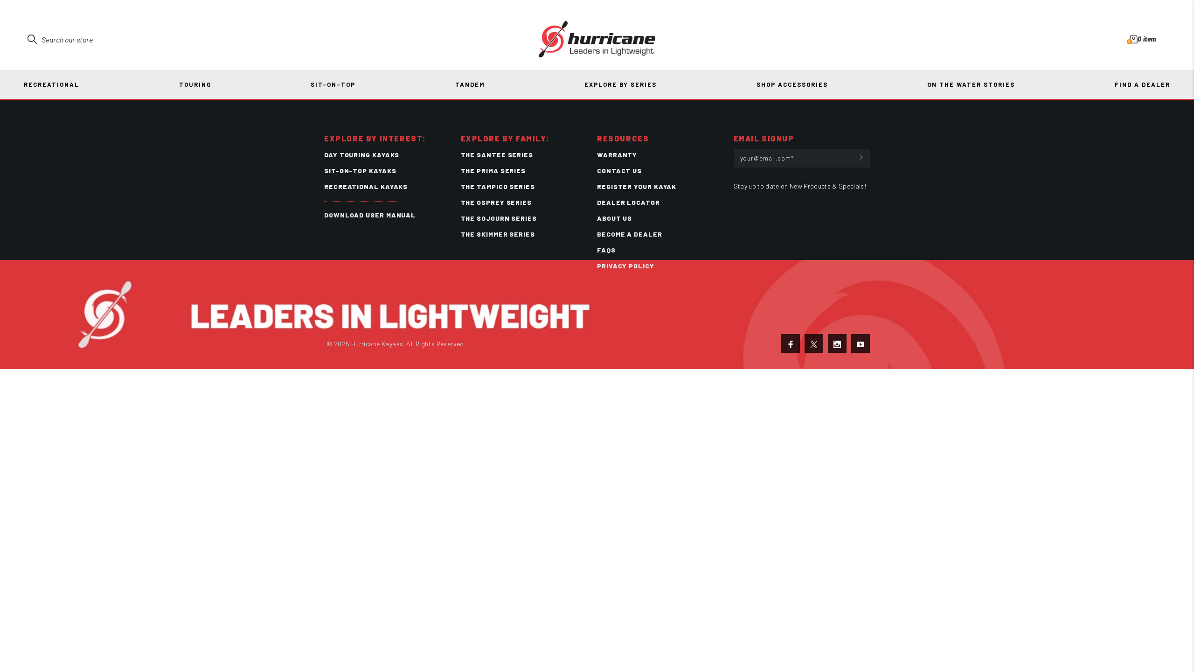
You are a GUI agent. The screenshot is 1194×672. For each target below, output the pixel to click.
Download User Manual (370, 215)
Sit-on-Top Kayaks (360, 171)
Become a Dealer (629, 234)
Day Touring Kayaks (361, 155)
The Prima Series (493, 171)
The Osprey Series (496, 202)
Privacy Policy (625, 266)
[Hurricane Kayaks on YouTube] (860, 343)
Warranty (617, 155)
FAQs (606, 250)
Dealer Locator (628, 202)
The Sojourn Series (499, 218)
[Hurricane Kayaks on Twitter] (814, 343)
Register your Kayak (636, 186)
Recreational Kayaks (366, 186)
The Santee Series (497, 155)
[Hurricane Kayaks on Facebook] (790, 343)
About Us (614, 218)
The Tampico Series (498, 186)
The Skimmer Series (498, 234)
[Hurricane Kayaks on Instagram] (837, 343)
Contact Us (619, 171)
